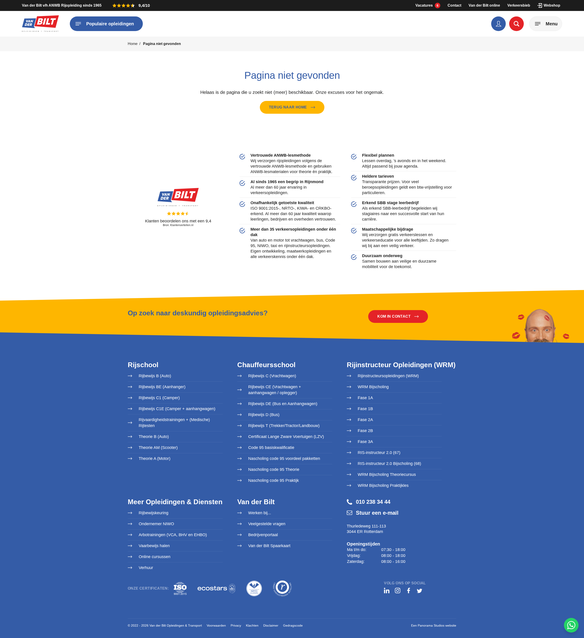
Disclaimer (270, 625)
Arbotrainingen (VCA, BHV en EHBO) (173, 535)
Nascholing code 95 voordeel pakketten (284, 458)
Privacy (236, 625)
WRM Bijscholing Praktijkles (383, 485)
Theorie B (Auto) (154, 436)
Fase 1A (365, 397)
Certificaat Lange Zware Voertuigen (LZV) (286, 436)
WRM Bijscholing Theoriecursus (387, 474)
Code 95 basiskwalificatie (271, 447)
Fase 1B (365, 408)
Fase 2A (365, 419)
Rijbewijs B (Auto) (155, 376)
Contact (454, 5)
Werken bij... (259, 513)
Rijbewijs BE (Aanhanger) (162, 387)
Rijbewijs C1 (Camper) (159, 397)
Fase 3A (365, 441)
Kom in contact (394, 316)
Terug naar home (288, 107)
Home (133, 44)
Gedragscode (293, 625)
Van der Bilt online (484, 5)
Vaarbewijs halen (154, 545)
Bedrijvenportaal (263, 535)
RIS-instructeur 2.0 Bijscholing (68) (389, 463)
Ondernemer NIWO (156, 524)
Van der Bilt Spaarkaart (269, 545)
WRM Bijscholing (373, 387)
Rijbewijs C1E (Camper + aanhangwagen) (177, 408)
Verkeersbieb (518, 5)
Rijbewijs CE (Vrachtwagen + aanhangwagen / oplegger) (274, 390)
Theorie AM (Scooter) (158, 447)
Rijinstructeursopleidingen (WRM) (388, 376)
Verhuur (146, 567)
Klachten (252, 625)
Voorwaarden (216, 625)
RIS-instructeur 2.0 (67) (379, 452)
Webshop (552, 5)
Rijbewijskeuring (153, 513)
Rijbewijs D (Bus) (263, 414)
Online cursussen (154, 556)
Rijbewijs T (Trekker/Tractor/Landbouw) (284, 425)
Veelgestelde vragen (266, 524)
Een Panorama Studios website (433, 625)
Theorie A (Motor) (154, 458)
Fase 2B (365, 430)
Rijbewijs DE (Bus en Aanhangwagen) (282, 403)
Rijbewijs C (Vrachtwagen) (272, 376)
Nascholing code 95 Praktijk (273, 480)
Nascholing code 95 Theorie (273, 469)
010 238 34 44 (373, 502)
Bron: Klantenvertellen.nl (178, 225)
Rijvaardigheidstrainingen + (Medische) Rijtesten (174, 422)
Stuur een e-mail (377, 513)
